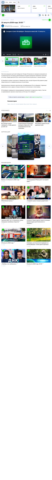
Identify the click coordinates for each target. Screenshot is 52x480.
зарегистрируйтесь (37, 97)
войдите (27, 97)
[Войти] (45, 15)
